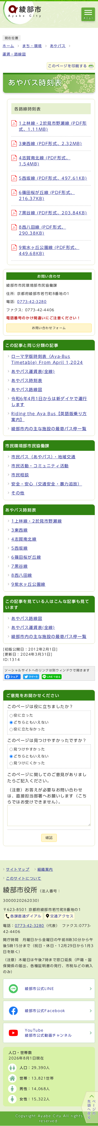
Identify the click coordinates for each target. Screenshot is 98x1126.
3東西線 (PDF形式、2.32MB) (50, 144)
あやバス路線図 (26, 390)
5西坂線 (19, 548)
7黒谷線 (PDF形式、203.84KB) (53, 213)
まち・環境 (32, 46)
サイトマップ (18, 869)
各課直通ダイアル (26, 916)
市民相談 (20, 475)
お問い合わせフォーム (49, 328)
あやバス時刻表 (26, 381)
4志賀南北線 (24, 539)
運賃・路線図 (14, 54)
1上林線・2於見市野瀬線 (36, 521)
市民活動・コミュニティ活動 (40, 466)
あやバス (58, 46)
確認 (49, 838)
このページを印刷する (67, 66)
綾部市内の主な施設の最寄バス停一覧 (48, 429)
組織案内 (45, 869)
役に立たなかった (29, 729)
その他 (18, 493)
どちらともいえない (31, 722)
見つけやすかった (29, 749)
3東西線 (19, 530)
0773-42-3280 (31, 301)
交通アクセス (62, 916)
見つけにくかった (29, 763)
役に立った (23, 715)
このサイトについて (23, 878)
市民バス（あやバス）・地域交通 (43, 457)
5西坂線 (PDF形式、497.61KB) (53, 178)
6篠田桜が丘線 (26, 557)
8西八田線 (21, 575)
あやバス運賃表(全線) (33, 371)
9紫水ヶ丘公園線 (28, 584)
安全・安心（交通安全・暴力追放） (46, 484)
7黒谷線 (19, 566)
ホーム (8, 46)
